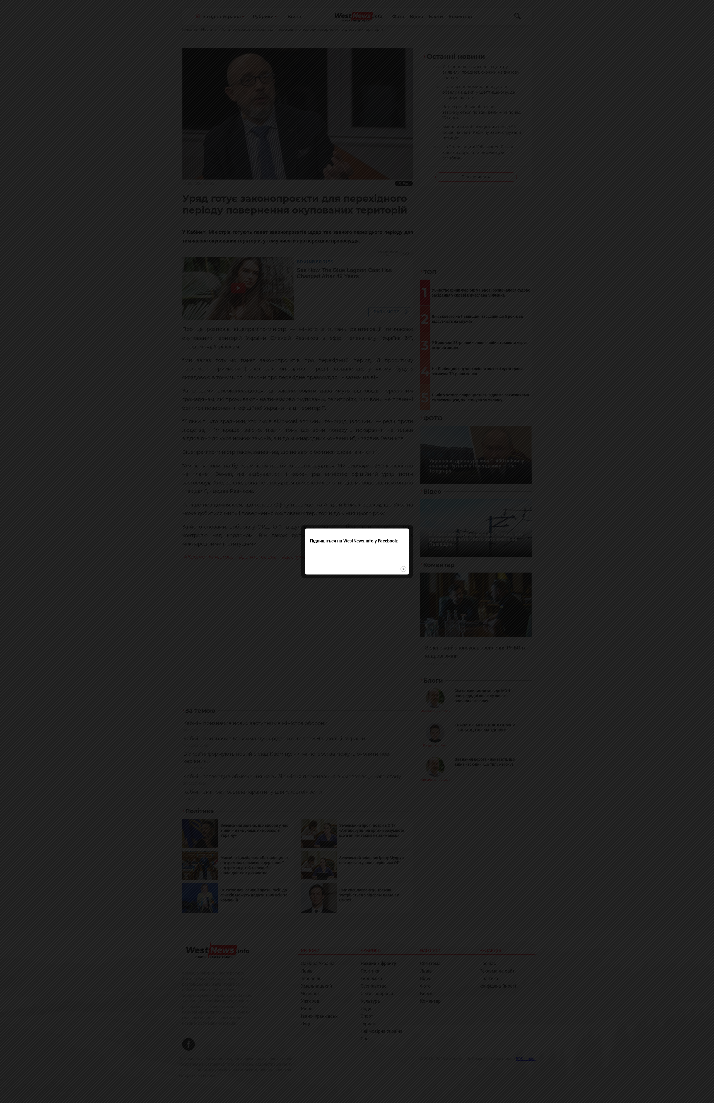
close (403, 569)
